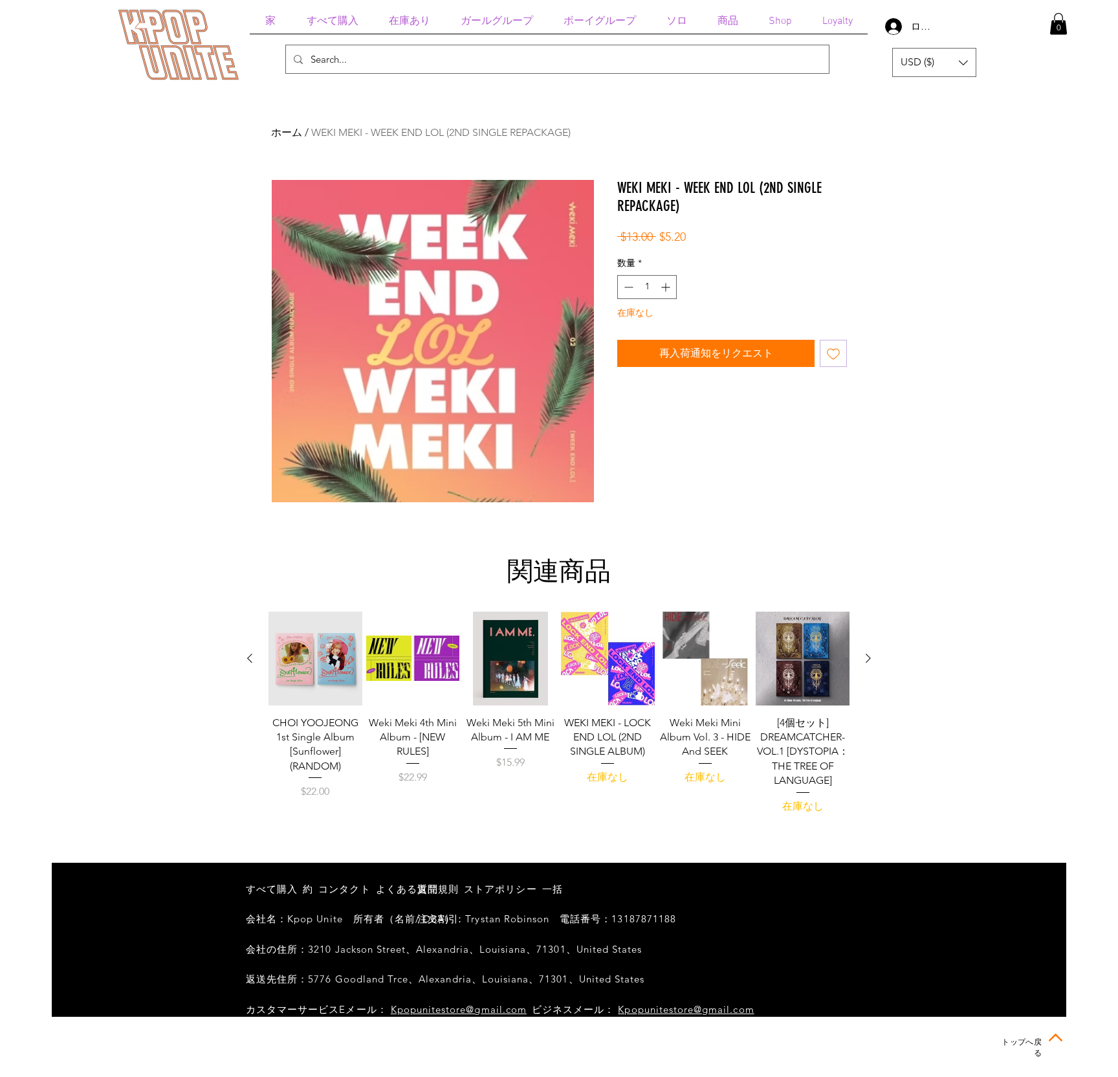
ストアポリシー (500, 889)
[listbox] (934, 62)
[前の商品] (250, 658)
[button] (1058, 23)
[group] (559, 713)
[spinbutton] (647, 287)
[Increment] (667, 287)
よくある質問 (407, 889)
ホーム (286, 132)
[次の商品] (868, 658)
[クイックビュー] (315, 658)
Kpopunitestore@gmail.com (459, 1009)
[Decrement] (627, 287)
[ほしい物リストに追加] (833, 353)
